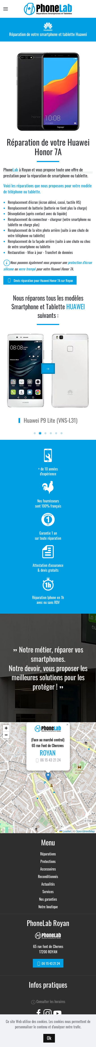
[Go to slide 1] (35, 433)
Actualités (48, 884)
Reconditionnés (48, 876)
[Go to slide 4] (51, 433)
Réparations (48, 854)
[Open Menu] (5, 9)
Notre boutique (48, 906)
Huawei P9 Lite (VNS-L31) (50, 420)
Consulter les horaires (50, 1001)
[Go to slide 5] (56, 433)
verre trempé (27, 269)
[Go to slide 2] (40, 433)
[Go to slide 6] (62, 433)
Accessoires (48, 869)
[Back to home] (48, 9)
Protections (48, 861)
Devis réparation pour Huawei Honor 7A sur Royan (43, 280)
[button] (48, 776)
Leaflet (66, 831)
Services (48, 891)
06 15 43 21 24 (50, 760)
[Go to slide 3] (45, 433)
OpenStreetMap (85, 831)
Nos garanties (48, 899)
